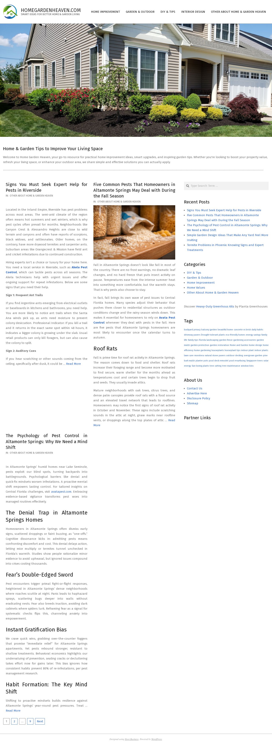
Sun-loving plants (200, 366)
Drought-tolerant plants (213, 335)
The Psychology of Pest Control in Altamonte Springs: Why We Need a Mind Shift (46, 441)
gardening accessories (244, 340)
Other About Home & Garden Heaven (31, 195)
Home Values (196, 287)
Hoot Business (132, 739)
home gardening (202, 350)
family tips (193, 340)
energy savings (253, 335)
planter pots (202, 360)
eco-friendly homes (235, 335)
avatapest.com (61, 491)
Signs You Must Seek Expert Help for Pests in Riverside (224, 210)
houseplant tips (232, 350)
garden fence (226, 340)
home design (255, 345)
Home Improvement (201, 282)
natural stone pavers (215, 355)
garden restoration (219, 345)
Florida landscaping (208, 340)
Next (40, 721)
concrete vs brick (242, 329)
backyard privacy (192, 329)
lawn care (189, 355)
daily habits (257, 329)
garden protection (200, 345)
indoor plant (247, 350)
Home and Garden (239, 345)
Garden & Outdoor (200, 277)
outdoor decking (234, 355)
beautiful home (225, 329)
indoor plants (261, 350)
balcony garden (209, 329)
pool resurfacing (237, 360)
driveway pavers (192, 335)
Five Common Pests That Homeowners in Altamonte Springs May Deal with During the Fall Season (134, 190)
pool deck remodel (218, 360)
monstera (199, 355)
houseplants (217, 350)
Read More (73, 364)
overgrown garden (253, 355)
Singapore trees (254, 360)
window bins (247, 366)
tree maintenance (231, 366)
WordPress (156, 739)
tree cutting (215, 366)
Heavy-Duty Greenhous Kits (215, 306)
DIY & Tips (194, 272)
